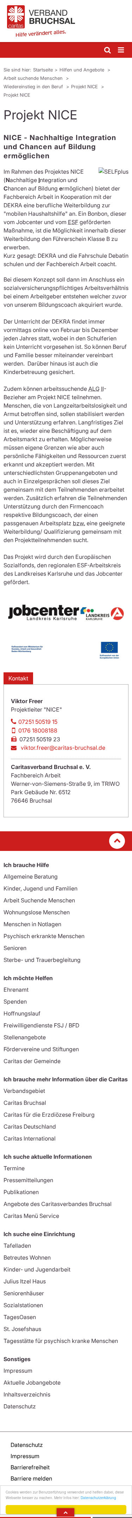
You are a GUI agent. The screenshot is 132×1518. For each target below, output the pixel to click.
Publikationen (21, 1191)
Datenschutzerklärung (98, 1497)
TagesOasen (20, 1317)
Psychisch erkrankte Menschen (44, 936)
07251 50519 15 (37, 721)
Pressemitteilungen (28, 1180)
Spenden (15, 1001)
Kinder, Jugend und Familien (40, 888)
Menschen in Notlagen (32, 924)
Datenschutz (20, 1406)
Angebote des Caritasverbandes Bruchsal (58, 1203)
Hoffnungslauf (22, 1013)
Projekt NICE (85, 86)
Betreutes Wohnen (27, 1257)
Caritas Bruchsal (25, 1102)
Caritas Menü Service (31, 1215)
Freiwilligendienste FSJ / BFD (41, 1025)
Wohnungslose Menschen (37, 912)
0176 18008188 (37, 730)
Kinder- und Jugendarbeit (37, 1269)
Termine (14, 1168)
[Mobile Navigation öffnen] (121, 50)
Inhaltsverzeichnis (27, 1394)
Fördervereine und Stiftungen (41, 1049)
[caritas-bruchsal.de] (66, 21)
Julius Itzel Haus (25, 1281)
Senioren (15, 947)
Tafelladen (17, 1245)
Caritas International (30, 1138)
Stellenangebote (25, 1037)
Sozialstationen (23, 1305)
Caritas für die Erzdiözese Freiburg (49, 1114)
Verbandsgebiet (24, 1090)
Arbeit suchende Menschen (34, 78)
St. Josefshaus (22, 1328)
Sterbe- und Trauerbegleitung (42, 959)
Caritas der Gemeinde (32, 1061)
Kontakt (18, 678)
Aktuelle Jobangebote (32, 1382)
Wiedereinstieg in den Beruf (34, 86)
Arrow (65, 1512)
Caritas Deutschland (30, 1126)
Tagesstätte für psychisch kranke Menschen (61, 1340)
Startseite (43, 69)
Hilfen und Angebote (82, 69)
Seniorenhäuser (24, 1293)
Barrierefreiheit (30, 1467)
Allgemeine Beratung (31, 876)
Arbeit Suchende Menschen (39, 900)
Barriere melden (31, 1478)
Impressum (18, 1370)
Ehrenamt (16, 989)
